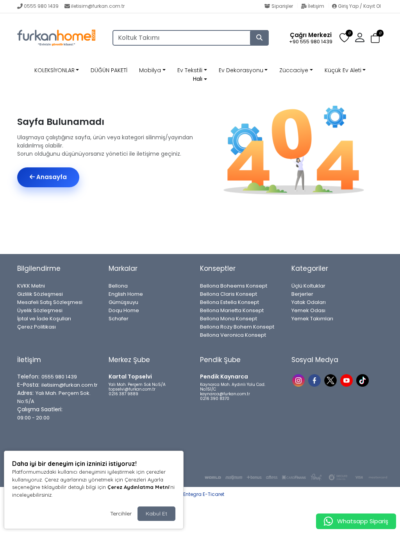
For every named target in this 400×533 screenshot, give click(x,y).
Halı (197, 79)
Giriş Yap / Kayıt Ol (359, 6)
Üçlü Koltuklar (308, 286)
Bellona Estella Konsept (229, 302)
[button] (375, 38)
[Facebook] (315, 380)
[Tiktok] (363, 380)
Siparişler (282, 6)
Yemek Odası (308, 310)
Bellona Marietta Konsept (232, 310)
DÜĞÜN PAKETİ (109, 70)
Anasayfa (51, 177)
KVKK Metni (31, 286)
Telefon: (28, 376)
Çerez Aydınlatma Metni (138, 487)
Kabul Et (156, 513)
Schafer (119, 318)
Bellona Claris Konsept (228, 294)
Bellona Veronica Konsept (233, 335)
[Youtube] (347, 380)
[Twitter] (331, 380)
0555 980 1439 (41, 6)
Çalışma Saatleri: (39, 409)
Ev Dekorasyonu (241, 70)
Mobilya (150, 70)
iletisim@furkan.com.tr (98, 6)
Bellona (118, 286)
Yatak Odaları (308, 302)
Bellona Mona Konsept (228, 318)
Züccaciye (293, 70)
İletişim (316, 6)
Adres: (25, 393)
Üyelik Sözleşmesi (39, 310)
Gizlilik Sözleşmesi (40, 294)
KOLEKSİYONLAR (54, 70)
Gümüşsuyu (123, 302)
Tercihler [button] (121, 513)
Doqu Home (124, 310)
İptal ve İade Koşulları (44, 318)
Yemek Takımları (312, 318)
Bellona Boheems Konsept (233, 286)
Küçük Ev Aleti (343, 70)
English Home (126, 294)
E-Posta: (28, 385)
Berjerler (302, 294)
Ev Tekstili (189, 70)
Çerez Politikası (36, 326)
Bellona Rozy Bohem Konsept (237, 326)
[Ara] (259, 38)
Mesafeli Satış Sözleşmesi (49, 302)
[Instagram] (299, 380)
